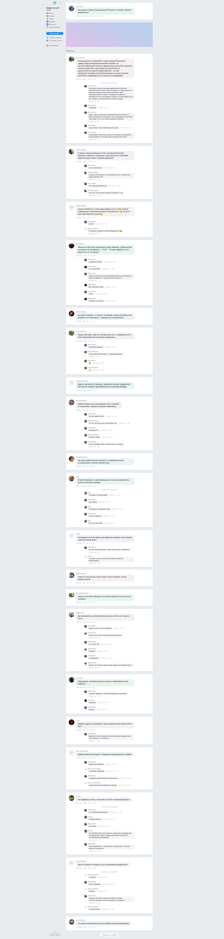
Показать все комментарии (109, 83)
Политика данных (55, 935)
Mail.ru (51, 13)
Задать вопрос (55, 33)
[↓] (98, 16)
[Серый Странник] (72, 313)
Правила (51, 934)
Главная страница (55, 38)
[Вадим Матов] (72, 245)
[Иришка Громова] (72, 151)
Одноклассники (54, 27)
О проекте (55, 932)
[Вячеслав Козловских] (72, 595)
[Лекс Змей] (72, 680)
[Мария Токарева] (72, 575)
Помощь (57, 934)
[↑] (95, 16)
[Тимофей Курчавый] (72, 459)
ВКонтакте (52, 24)
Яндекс (51, 19)
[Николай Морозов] (72, 402)
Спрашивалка (54, 45)
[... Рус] (72, 722)
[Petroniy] (72, 798)
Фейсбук (52, 21)
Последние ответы (55, 40)
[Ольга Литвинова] (72, 333)
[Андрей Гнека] (72, 614)
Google (51, 16)
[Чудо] (72, 478)
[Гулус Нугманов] (72, 922)
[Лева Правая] (72, 8)
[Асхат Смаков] (72, 59)
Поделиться (101, 16)
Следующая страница (109, 935)
